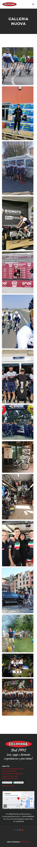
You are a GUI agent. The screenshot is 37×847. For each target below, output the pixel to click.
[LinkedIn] (17, 830)
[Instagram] (20, 830)
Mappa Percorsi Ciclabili (10, 776)
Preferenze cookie (8, 786)
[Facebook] (14, 830)
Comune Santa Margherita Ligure (13, 769)
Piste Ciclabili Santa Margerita (12, 774)
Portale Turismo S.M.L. (9, 771)
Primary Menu (33, 4)
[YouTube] (22, 830)
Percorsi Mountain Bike (10, 778)
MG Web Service (25, 842)
